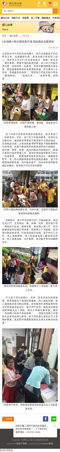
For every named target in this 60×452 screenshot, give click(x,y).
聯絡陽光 (46, 18)
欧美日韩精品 (6, 450)
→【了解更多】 (40, 429)
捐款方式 (16, 18)
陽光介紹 (5, 18)
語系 (44, 6)
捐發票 (25, 18)
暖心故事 (14, 36)
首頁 (4, 36)
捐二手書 (35, 18)
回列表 (9, 419)
